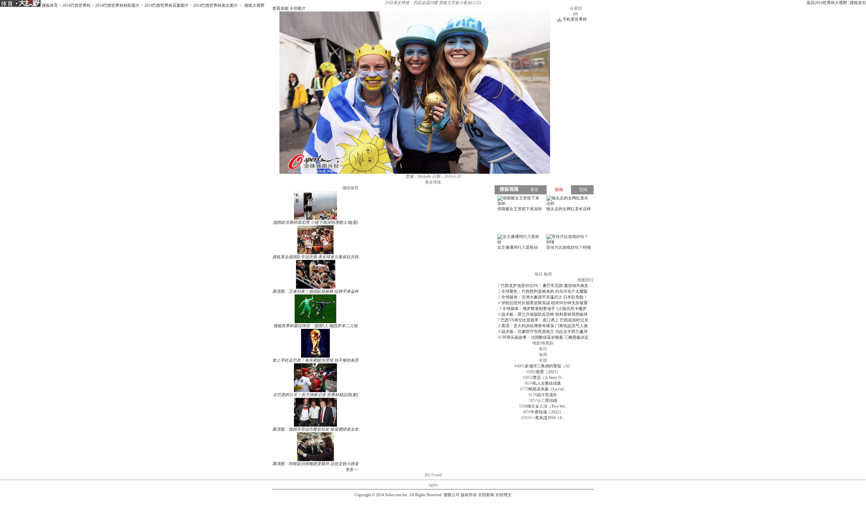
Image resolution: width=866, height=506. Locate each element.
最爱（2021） (548, 371)
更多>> (352, 469)
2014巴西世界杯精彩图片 (117, 5)
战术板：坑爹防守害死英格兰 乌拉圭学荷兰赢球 (544, 331)
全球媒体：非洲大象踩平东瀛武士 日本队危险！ (544, 297)
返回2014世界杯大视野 (826, 2)
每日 (543, 348)
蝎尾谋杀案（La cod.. (547, 389)
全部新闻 (486, 494)
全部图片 (298, 8)
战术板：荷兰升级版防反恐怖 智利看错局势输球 (544, 314)
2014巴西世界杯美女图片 (215, 5)
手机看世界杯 (575, 19)
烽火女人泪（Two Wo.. (547, 406)
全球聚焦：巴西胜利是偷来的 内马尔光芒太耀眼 (544, 291)
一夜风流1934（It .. (548, 417)
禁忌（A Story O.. (548, 377)
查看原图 (280, 8)
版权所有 (469, 494)
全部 (543, 360)
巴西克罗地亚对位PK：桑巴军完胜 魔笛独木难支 (544, 285)
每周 (543, 354)
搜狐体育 (50, 5)
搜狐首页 (858, 2)
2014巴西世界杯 (76, 5)
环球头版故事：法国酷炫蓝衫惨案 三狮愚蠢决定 (545, 337)
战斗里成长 (547, 394)
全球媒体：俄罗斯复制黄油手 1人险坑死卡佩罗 (544, 308)
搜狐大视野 (254, 5)
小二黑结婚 (547, 400)
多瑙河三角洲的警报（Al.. (548, 366)
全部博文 (503, 494)
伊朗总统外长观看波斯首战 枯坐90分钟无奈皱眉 (544, 302)
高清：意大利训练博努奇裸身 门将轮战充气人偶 (544, 325)
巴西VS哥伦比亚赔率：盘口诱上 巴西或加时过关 (544, 320)
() (575, 13)
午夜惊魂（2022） (547, 412)
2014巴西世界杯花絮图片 (166, 5)
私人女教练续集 (547, 383)
